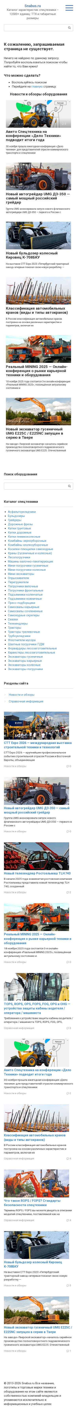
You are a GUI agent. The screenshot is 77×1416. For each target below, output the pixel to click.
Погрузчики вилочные (23, 586)
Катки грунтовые (19, 528)
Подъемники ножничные (25, 598)
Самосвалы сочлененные (25, 611)
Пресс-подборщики (21, 603)
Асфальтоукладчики (22, 512)
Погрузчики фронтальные (25, 590)
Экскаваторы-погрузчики (25, 669)
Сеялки (13, 619)
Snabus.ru (32, 6)
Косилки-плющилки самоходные (30, 549)
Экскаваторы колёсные (24, 665)
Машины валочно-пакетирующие (30, 561)
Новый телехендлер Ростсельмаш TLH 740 (37, 873)
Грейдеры (14, 520)
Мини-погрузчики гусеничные (28, 565)
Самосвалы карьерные (23, 607)
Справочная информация (26, 701)
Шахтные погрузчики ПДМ (26, 644)
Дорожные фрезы (20, 524)
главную (37, 86)
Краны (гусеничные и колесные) (30, 553)
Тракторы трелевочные (24, 632)
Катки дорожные (19, 532)
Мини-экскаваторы (21, 574)
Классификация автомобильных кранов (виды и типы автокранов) (37, 310)
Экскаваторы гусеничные (25, 656)
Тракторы (14, 627)
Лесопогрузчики (19, 557)
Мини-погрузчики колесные (27, 570)
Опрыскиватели (18, 578)
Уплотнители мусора (22, 640)
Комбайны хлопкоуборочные (28, 545)
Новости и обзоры (21, 694)
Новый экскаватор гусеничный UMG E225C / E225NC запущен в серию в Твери (34, 433)
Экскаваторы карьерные (25, 661)
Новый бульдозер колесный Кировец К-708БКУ (32, 255)
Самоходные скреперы (23, 615)
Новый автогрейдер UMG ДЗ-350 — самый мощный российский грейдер (38, 198)
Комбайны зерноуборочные (27, 541)
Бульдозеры (16, 516)
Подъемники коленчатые (25, 594)
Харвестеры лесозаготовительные (31, 652)
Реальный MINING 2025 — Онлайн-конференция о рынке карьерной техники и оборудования (37, 370)
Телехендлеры (18, 623)
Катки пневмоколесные (24, 536)
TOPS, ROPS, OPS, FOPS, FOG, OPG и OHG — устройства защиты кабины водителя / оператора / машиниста (37, 1008)
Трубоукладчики (19, 636)
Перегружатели (18, 582)
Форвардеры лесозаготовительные (32, 648)
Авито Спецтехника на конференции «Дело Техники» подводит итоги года (33, 135)
